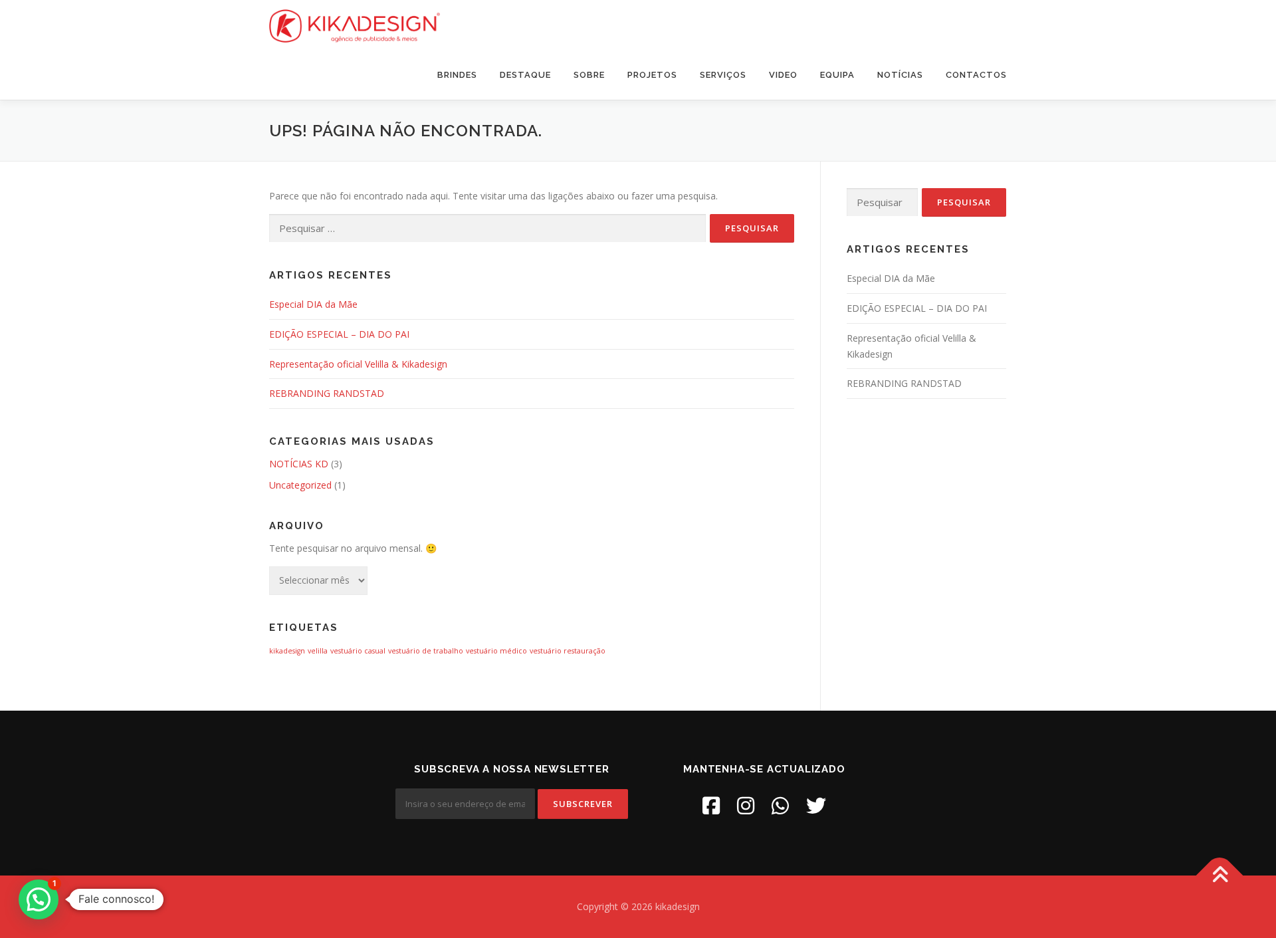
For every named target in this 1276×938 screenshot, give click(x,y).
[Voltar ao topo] (1219, 875)
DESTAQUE (525, 75)
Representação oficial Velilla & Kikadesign (358, 364)
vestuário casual (357, 650)
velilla (318, 650)
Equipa (837, 75)
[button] (38, 899)
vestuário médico (496, 650)
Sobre (589, 75)
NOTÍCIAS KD (298, 463)
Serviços (723, 75)
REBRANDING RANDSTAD (326, 393)
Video (783, 75)
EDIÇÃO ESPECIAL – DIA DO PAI (339, 334)
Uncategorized (300, 485)
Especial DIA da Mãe (313, 304)
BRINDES (457, 75)
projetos (652, 75)
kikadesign (287, 650)
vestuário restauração (567, 650)
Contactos (976, 75)
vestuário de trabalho (425, 650)
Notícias (900, 75)
